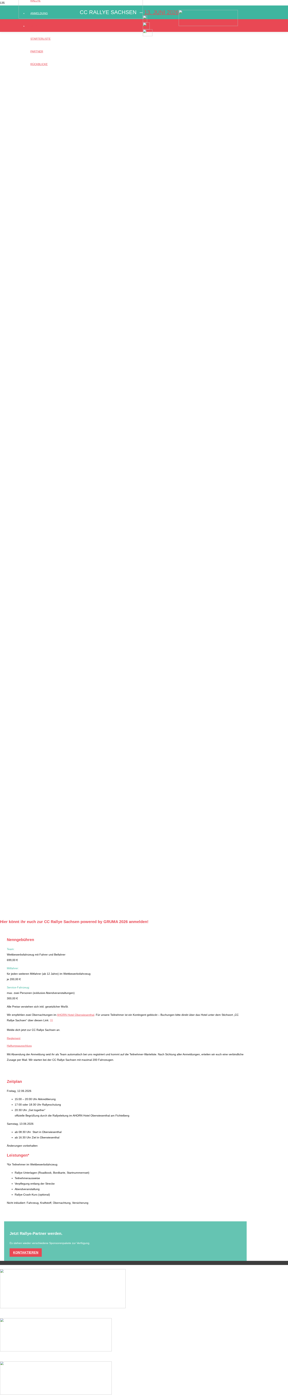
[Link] (81, 17)
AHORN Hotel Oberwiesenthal (75, 1014)
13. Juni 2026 (161, 12)
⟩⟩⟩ (51, 1020)
